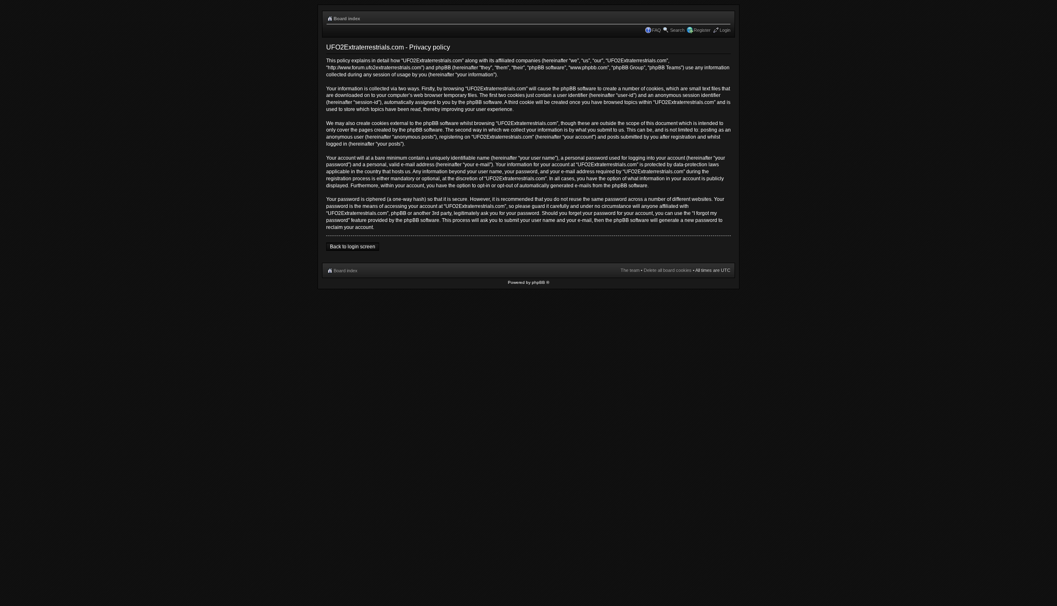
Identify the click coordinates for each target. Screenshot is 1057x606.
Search (677, 30)
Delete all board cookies (668, 270)
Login (725, 30)
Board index (347, 18)
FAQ (656, 30)
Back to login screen (352, 247)
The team (630, 270)
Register (702, 30)
